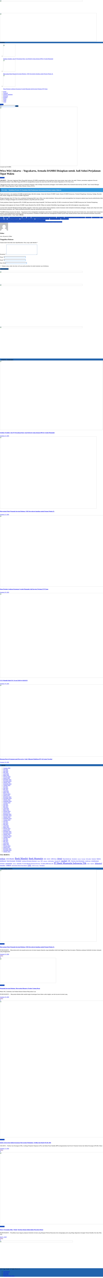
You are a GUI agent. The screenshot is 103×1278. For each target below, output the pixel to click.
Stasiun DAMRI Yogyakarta (42, 219)
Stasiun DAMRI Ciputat (13, 219)
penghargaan (95, 861)
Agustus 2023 (6, 820)
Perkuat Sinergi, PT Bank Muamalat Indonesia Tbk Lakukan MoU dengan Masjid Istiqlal (22, 220)
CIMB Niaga (54, 858)
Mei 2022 (5, 841)
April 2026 (6, 774)
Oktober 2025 (6, 782)
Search (1, 104)
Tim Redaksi (6, 1271)
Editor (1, 955)
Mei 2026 (5, 772)
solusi (5, 219)
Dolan (4, 98)
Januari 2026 (6, 778)
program (19, 863)
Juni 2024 (5, 805)
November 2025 (7, 781)
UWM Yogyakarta (35, 865)
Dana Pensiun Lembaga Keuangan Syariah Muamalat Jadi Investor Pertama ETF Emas (25, 89)
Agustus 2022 (6, 837)
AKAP (2, 217)
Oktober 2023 (6, 817)
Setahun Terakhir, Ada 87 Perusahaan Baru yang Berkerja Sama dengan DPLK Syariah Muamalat (28, 58)
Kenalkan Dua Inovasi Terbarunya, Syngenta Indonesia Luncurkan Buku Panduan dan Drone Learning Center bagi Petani (31, 222)
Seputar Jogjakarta (8, 94)
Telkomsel (98, 863)
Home (4, 91)
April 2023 (6, 825)
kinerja (99, 859)
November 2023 (7, 815)
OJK (69, 861)
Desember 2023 (7, 814)
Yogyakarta (42, 865)
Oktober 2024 (6, 799)
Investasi (83, 858)
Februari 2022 (6, 846)
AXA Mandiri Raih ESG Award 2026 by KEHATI (14, 680)
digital (59, 859)
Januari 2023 (6, 830)
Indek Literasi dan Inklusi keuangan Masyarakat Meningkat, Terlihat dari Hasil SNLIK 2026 (25, 1142)
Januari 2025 (6, 795)
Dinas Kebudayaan (67, 858)
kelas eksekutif (60, 217)
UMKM (8, 865)
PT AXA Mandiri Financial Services (31, 863)
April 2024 (6, 808)
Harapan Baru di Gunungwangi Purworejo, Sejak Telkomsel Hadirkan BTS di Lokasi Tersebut (26, 759)
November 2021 (7, 850)
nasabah (64, 861)
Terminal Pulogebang (55, 219)
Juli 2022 (5, 838)
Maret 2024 (6, 810)
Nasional (5, 93)
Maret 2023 (6, 827)
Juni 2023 (5, 823)
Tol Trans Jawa (65, 219)
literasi (38, 861)
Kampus (5, 97)
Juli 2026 (5, 769)
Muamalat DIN (57, 861)
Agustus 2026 (6, 768)
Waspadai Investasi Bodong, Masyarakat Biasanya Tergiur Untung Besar (20, 988)
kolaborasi (3, 861)
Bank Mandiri (21, 858)
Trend (4, 100)
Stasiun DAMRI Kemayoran (27, 219)
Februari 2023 (6, 828)
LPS (42, 861)
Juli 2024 (5, 804)
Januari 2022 (6, 847)
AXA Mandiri (10, 859)
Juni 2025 (5, 788)
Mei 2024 (5, 807)
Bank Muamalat (36, 858)
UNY (29, 865)
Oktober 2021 (6, 851)
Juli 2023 (5, 821)
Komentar (3, 254)
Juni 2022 (5, 840)
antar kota (6, 217)
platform (14, 863)
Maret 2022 (6, 844)
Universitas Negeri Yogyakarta (19, 865)
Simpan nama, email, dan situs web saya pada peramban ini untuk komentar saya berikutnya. (25, 266)
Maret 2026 (6, 775)
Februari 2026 (6, 776)
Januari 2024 (6, 812)
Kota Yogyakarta (11, 861)
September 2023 (7, 818)
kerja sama (88, 858)
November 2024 (7, 798)
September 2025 (7, 784)
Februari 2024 (6, 811)
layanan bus (88, 217)
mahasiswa (45, 861)
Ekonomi (5, 96)
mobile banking (51, 861)
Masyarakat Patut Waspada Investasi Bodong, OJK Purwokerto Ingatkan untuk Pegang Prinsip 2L (28, 74)
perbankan (2, 863)
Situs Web (2, 263)
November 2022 (7, 833)
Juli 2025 (5, 786)
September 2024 (7, 801)
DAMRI (29, 217)
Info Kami (5, 1273)
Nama (2, 257)
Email (2, 260)
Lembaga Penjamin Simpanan (29, 861)
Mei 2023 (5, 824)
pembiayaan (88, 861)
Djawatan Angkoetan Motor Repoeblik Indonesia (43, 217)
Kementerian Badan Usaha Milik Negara (74, 217)
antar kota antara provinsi (15, 217)
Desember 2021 (7, 848)
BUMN (24, 217)
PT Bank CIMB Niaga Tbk (47, 863)
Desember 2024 (7, 797)
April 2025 (6, 791)
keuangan (94, 858)
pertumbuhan (8, 863)
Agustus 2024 (6, 802)
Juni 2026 (5, 771)
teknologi (92, 863)
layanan (18, 861)
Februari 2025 (6, 794)
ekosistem (74, 858)
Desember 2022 (7, 831)
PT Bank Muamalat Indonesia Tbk (70, 863)
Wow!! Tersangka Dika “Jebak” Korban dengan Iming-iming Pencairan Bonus (21, 1229)
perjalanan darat (96, 217)
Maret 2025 (6, 792)
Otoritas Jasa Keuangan (77, 861)
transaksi (2, 865)
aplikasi (2, 859)
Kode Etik (5, 1274)
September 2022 (7, 835)
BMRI (45, 858)
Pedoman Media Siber (8, 1276)
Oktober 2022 (6, 834)
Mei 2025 (5, 789)
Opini (4, 101)
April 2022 (6, 843)
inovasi (79, 858)
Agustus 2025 (6, 785)
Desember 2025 (7, 779)
